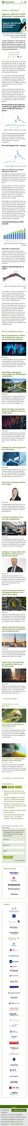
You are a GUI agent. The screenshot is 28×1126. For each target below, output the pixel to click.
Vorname (6, 839)
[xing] (10, 57)
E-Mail (5, 851)
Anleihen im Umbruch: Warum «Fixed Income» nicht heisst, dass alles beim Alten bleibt (15, 806)
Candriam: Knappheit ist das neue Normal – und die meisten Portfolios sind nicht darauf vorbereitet (14, 799)
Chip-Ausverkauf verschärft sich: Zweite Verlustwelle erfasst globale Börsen (14, 793)
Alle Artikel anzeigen (10, 699)
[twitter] (15, 57)
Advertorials (14, 10)
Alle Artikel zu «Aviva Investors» (13, 778)
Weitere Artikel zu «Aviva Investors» (10, 705)
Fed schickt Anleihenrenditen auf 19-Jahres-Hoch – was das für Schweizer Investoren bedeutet (14, 816)
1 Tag (4, 787)
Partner (6, 904)
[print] (20, 57)
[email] (18, 57)
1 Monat (18, 787)
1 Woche (11, 787)
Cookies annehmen (19, 1110)
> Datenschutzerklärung (16, 1124)
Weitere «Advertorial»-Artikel (12, 331)
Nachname (6, 845)
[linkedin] (7, 57)
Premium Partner (10, 869)
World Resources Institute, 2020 (10, 315)
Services (5, 10)
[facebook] (12, 57)
